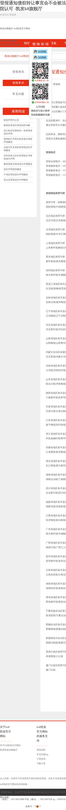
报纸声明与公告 (11, 120)
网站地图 (4, 797)
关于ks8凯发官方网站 (10, 745)
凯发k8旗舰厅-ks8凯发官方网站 (15, 28)
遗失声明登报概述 (12, 169)
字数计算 (41, 763)
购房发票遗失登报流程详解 (17, 125)
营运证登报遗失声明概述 (16, 180)
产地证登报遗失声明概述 (16, 174)
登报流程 (41, 750)
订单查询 (41, 759)
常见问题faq (42, 754)
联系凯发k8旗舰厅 (9, 750)
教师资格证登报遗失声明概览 (18, 164)
